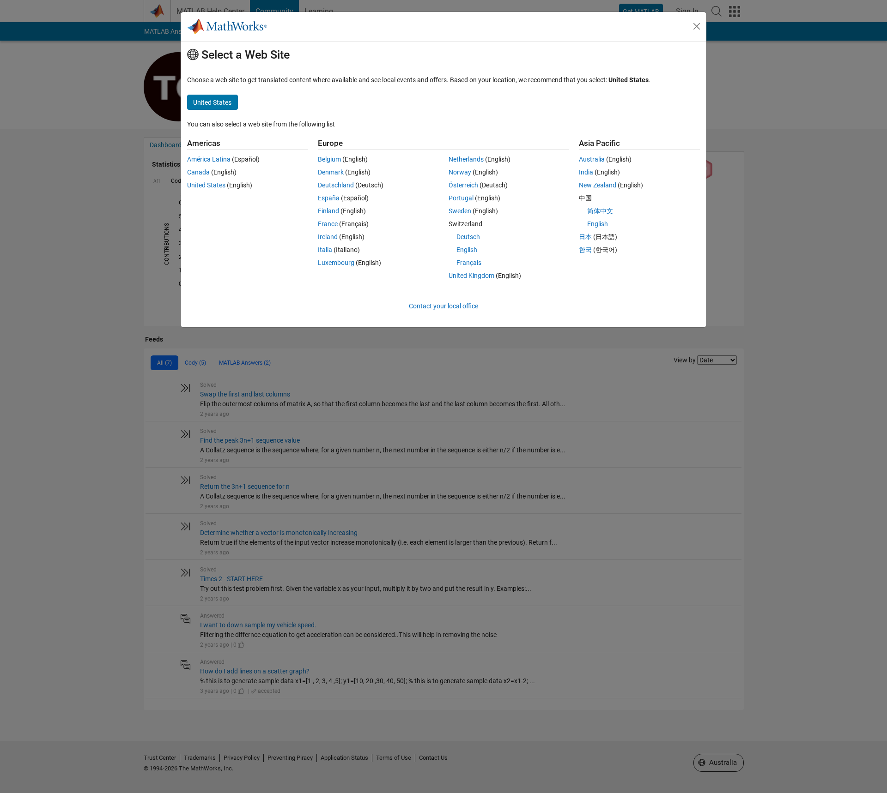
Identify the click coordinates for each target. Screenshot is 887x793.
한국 (585, 249)
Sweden (460, 211)
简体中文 (600, 211)
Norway (460, 172)
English (466, 249)
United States (206, 185)
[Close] (696, 26)
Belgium (329, 159)
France (328, 224)
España (329, 198)
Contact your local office (443, 306)
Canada (198, 172)
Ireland (328, 236)
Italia (325, 249)
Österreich (463, 185)
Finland (328, 211)
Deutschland (336, 185)
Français (468, 262)
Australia (592, 159)
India (586, 172)
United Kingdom (471, 275)
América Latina (209, 159)
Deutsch (468, 236)
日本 (585, 236)
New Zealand (597, 185)
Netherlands (466, 159)
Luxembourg (336, 262)
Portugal (461, 198)
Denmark (331, 172)
